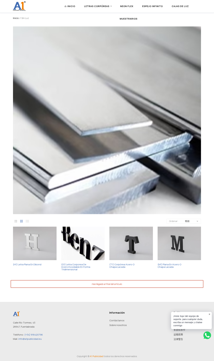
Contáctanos (116, 320)
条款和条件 (179, 329)
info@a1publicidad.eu (30, 339)
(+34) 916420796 (33, 334)
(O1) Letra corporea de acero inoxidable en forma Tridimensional (75, 267)
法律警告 (178, 339)
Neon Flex (126, 6)
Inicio (16, 18)
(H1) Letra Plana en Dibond (27, 264)
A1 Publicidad (96, 356)
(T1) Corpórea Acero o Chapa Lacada (121, 265)
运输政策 (178, 334)
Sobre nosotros (118, 325)
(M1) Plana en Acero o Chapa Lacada (169, 265)
